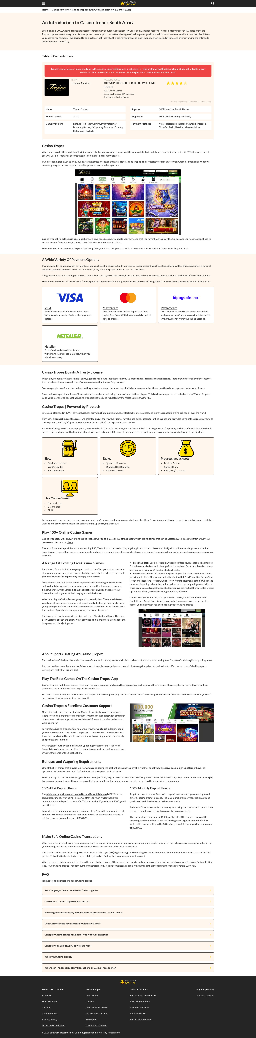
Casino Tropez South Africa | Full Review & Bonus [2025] (101, 9)
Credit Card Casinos (96, 1025)
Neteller (50, 346)
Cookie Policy (49, 1013)
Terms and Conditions (53, 1025)
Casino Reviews (60, 9)
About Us (47, 995)
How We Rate (49, 1001)
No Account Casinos (96, 1013)
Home (45, 9)
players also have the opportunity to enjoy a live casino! (71, 576)
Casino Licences (205, 995)
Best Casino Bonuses (141, 1019)
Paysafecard (169, 308)
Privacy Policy (49, 1019)
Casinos (46, 1007)
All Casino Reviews (140, 1001)
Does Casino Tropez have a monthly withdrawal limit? (73, 923)
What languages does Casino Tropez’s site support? (71, 890)
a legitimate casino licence (156, 378)
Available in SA (138, 1013)
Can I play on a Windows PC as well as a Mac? (68, 945)
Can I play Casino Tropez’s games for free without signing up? (76, 934)
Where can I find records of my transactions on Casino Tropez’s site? (80, 967)
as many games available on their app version (114, 684)
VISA (48, 308)
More (197, 127)
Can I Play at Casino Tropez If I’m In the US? (67, 901)
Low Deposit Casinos (97, 1007)
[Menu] (43, 3)
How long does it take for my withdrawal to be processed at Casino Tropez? (84, 912)
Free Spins (91, 1019)
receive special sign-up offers (177, 767)
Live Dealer (92, 995)
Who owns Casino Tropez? (58, 956)
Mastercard (110, 308)
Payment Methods (139, 1007)
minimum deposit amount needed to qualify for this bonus (76, 794)
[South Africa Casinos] (128, 3)
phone (70, 542)
